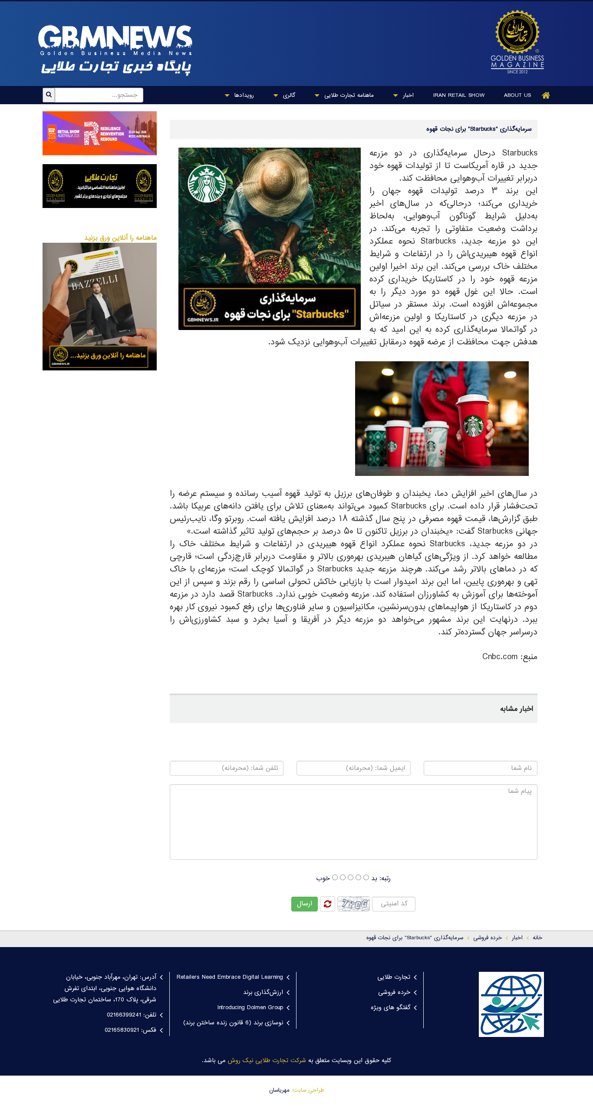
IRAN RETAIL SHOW (458, 95)
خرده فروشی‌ (487, 937)
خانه (537, 937)
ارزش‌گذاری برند (263, 992)
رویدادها (243, 95)
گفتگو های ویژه (390, 1008)
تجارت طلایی (393, 977)
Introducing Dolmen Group (250, 1008)
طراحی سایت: (308, 1090)
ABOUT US (517, 95)
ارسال (304, 904)
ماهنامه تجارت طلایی (348, 95)
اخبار (407, 95)
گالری (288, 95)
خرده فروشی (394, 992)
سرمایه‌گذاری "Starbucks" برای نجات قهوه (414, 937)
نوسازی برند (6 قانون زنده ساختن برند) (233, 1023)
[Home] (546, 95)
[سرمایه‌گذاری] (513, 41)
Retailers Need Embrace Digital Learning (230, 977)
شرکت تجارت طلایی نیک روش (266, 1060)
